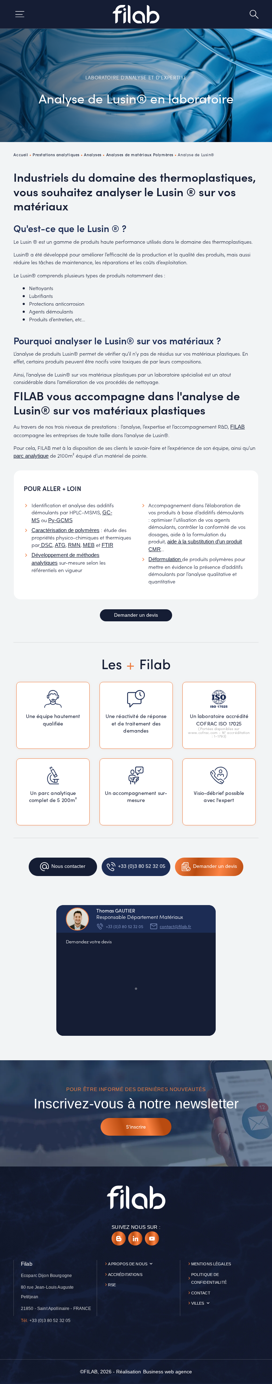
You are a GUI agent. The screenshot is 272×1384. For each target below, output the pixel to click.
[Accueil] (136, 14)
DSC (46, 545)
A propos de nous (127, 1264)
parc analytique (31, 456)
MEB (89, 545)
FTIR (107, 545)
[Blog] (119, 1238)
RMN (74, 545)
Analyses (92, 154)
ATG (60, 545)
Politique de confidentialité (209, 1278)
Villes (197, 1303)
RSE (112, 1285)
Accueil (20, 154)
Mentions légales (211, 1264)
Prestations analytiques (56, 154)
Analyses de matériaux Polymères (140, 154)
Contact (200, 1293)
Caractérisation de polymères (66, 530)
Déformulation (165, 559)
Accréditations (125, 1274)
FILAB (237, 427)
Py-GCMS (60, 520)
